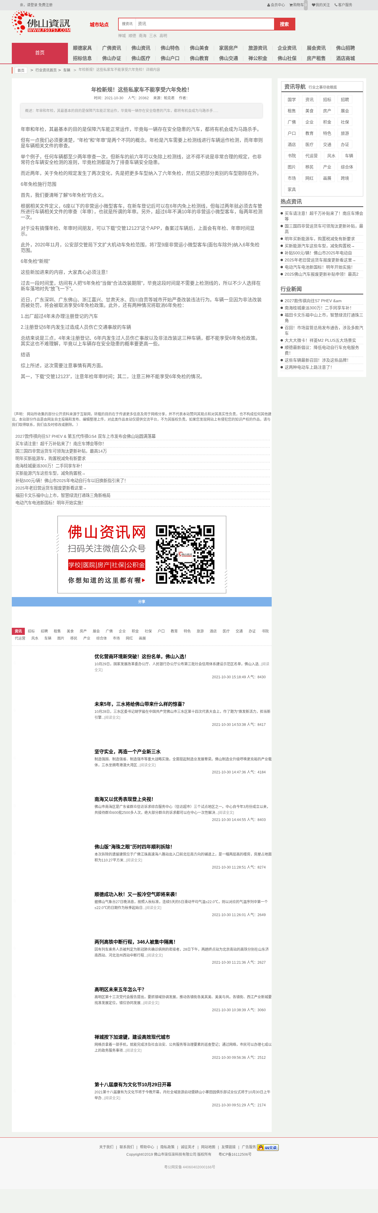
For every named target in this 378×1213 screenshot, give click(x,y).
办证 (345, 144)
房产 (327, 110)
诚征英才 (188, 1147)
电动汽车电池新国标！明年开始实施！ (320, 267)
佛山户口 (170, 58)
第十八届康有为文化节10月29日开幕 (132, 1084)
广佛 (292, 122)
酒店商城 (345, 58)
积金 (327, 122)
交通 (327, 144)
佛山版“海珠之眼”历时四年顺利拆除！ (134, 846)
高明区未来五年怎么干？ (120, 989)
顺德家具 (82, 48)
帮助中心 (147, 1147)
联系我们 (127, 1147)
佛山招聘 (345, 48)
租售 (292, 110)
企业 (309, 122)
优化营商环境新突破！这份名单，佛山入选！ (141, 656)
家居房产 (228, 48)
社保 (345, 122)
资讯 (309, 99)
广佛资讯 (111, 48)
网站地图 (208, 1147)
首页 (40, 52)
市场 (292, 178)
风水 (331, 155)
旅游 (345, 133)
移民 (309, 167)
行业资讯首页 (43, 70)
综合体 (347, 167)
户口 (292, 133)
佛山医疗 (140, 58)
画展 (327, 178)
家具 (292, 189)
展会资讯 (316, 48)
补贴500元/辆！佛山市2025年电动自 (318, 253)
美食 (309, 110)
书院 (292, 155)
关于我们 (106, 1147)
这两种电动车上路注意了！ (309, 367)
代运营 (311, 155)
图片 (292, 167)
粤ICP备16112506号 (235, 1154)
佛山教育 (199, 58)
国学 (292, 99)
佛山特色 (170, 48)
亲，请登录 (29, 5)
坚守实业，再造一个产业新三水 (127, 751)
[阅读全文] (112, 718)
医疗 (309, 144)
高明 (163, 35)
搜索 (284, 24)
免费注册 (45, 5)
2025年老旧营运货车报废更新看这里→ (320, 260)
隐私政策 (167, 1147)
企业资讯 (287, 48)
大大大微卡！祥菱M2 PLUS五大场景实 (320, 340)
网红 (309, 178)
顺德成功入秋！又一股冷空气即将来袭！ (137, 894)
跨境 (345, 178)
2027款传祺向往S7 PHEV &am (313, 300)
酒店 (292, 144)
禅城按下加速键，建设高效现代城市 (132, 1037)
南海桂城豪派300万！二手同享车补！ (319, 307)
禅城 (122, 35)
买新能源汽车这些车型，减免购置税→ (320, 245)
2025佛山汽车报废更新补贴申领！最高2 (322, 274)
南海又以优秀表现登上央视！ (125, 799)
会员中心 (278, 5)
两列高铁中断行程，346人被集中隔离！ (136, 941)
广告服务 (249, 1147)
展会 (345, 110)
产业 (327, 167)
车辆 (64, 70)
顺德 (132, 35)
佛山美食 (199, 48)
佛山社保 (287, 58)
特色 (327, 133)
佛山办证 (111, 58)
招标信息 (82, 58)
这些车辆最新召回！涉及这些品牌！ (318, 360)
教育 (309, 133)
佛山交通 (228, 58)
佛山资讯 (140, 48)
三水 (153, 35)
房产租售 (316, 58)
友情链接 (228, 1147)
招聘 (345, 99)
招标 (327, 99)
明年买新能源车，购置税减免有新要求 (320, 238)
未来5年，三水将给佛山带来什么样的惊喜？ (140, 704)
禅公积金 (257, 58)
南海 (142, 35)
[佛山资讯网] (41, 22)
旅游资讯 (257, 48)
